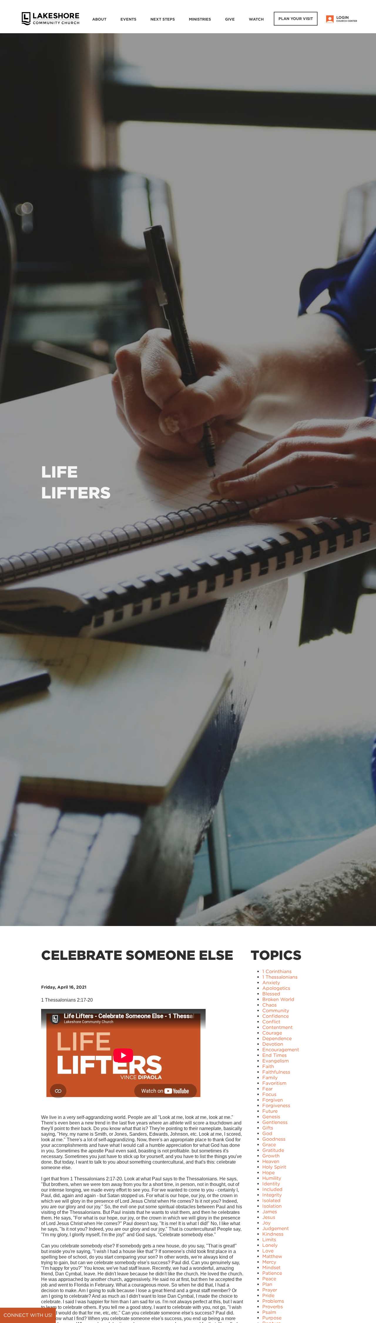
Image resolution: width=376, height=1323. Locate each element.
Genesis (271, 1117)
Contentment (277, 1027)
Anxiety (271, 982)
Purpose (271, 1318)
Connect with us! (28, 1315)
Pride (268, 1295)
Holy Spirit (274, 1167)
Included (272, 1189)
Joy (266, 1223)
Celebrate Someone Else (137, 955)
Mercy (269, 1262)
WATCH (256, 19)
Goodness (274, 1139)
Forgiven (272, 1100)
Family (270, 1077)
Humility (271, 1178)
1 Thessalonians (280, 977)
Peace (269, 1279)
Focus (269, 1094)
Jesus (268, 1217)
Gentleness (275, 1122)
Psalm (269, 1312)
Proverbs (272, 1306)
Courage (272, 1033)
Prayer (269, 1290)
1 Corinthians (277, 971)
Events (128, 19)
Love (267, 1251)
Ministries (200, 19)
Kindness (272, 1234)
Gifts (267, 1128)
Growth (271, 1156)
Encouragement (280, 1049)
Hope (268, 1172)
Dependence (277, 1038)
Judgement (275, 1228)
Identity (271, 1184)
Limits (269, 1239)
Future (270, 1111)
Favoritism (274, 1083)
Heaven (270, 1161)
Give (230, 19)
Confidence (275, 1016)
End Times (274, 1055)
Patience (272, 1273)
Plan (267, 1284)
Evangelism (275, 1061)
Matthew (272, 1256)
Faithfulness (276, 1072)
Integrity (272, 1195)
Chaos (269, 1005)
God (267, 1133)
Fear (267, 1089)
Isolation (272, 1206)
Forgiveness (276, 1105)
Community (275, 1010)
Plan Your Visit (295, 18)
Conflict (271, 1022)
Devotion (272, 1044)
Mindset (271, 1267)
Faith (268, 1066)
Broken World (278, 999)
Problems (273, 1301)
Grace (269, 1144)
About (99, 19)
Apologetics (276, 988)
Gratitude (273, 1150)
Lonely (270, 1245)
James (269, 1211)
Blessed (271, 994)
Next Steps (162, 19)
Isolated (271, 1200)
